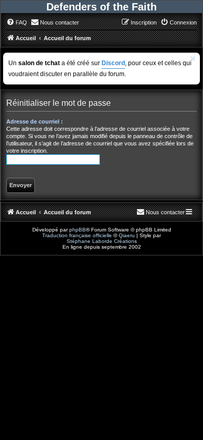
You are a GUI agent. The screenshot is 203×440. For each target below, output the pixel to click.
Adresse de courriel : (34, 121)
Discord (113, 63)
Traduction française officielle (77, 235)
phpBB (77, 230)
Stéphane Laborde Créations (102, 241)
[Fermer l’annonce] (193, 59)
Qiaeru (127, 235)
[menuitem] (16, 22)
